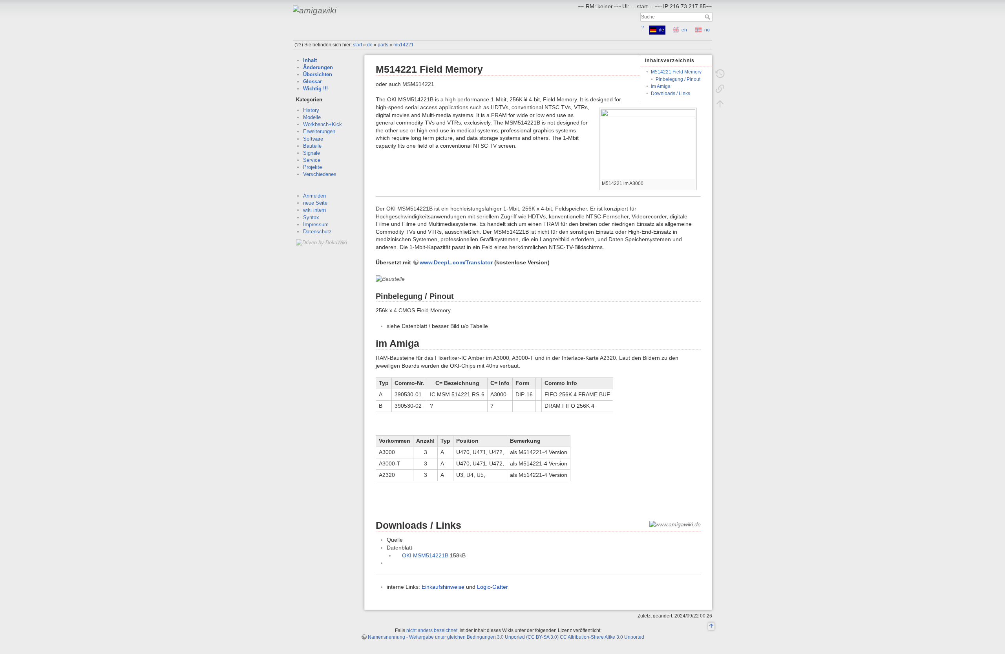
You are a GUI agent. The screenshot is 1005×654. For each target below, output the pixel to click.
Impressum (316, 224)
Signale (311, 153)
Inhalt (310, 60)
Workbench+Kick (322, 124)
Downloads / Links (670, 93)
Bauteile (312, 146)
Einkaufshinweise (443, 587)
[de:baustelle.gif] (390, 279)
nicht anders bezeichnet (431, 630)
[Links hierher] (720, 88)
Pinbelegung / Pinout (678, 79)
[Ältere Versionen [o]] (720, 73)
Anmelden (314, 196)
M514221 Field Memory (676, 72)
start (357, 45)
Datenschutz (317, 231)
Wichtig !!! (315, 89)
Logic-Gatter (492, 587)
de (370, 45)
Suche (708, 17)
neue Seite (315, 203)
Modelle (312, 117)
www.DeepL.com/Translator (456, 262)
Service (311, 160)
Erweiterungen (319, 131)
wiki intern (314, 210)
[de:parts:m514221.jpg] (648, 144)
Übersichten (317, 74)
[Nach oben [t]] (720, 103)
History (311, 110)
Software (313, 139)
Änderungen (318, 67)
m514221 (403, 45)
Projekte (312, 167)
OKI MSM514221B (425, 555)
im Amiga (661, 86)
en (684, 30)
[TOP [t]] (711, 626)
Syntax (311, 217)
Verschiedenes (319, 174)
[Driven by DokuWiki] (321, 242)
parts (383, 45)
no (707, 30)
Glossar (312, 81)
